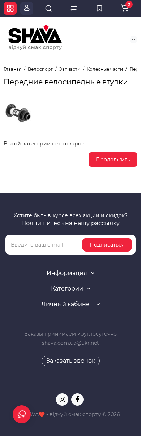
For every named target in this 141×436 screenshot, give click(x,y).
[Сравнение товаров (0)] (73, 8)
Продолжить (113, 159)
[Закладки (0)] (99, 8)
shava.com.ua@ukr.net (70, 343)
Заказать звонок (70, 360)
